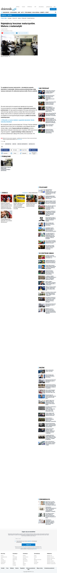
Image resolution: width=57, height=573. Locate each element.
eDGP (2, 558)
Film (23, 562)
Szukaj (54, 9)
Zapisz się (28, 544)
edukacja (6, 20)
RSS (28, 569)
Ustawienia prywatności (49, 568)
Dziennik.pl (15, 553)
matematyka (8, 144)
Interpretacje (3, 562)
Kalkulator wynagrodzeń (51, 563)
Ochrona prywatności (30, 568)
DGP (35, 6)
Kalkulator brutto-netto (51, 562)
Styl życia (35, 563)
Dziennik (2, 20)
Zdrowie (14, 562)
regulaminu (29, 541)
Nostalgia (9, 18)
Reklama (12, 568)
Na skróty (3, 553)
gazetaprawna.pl (49, 6)
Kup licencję (20, 139)
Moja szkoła (25, 559)
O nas (7, 568)
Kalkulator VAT (49, 559)
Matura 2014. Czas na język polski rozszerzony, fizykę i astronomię (6, 169)
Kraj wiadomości (33, 192)
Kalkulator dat (49, 555)
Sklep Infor (3, 563)
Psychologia (36, 562)
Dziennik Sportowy (31, 18)
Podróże (14, 563)
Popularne (25, 192)
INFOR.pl (17, 6)
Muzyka (24, 563)
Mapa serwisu (40, 568)
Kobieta (24, 555)
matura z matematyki (22, 144)
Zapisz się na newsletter (23, 32)
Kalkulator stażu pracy (51, 558)
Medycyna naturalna (37, 559)
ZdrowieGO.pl (41, 6)
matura (14, 144)
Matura (10, 15)
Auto (13, 555)
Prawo (35, 555)
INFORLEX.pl (30, 6)
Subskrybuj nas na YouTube (9, 32)
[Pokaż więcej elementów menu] (55, 12)
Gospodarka (15, 558)
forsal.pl (23, 6)
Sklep (55, 6)
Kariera (17, 568)
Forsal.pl (2, 559)
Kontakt (2, 568)
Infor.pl (2, 555)
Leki (34, 558)
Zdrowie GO (14, 18)
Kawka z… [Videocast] (22, 18)
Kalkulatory (49, 553)
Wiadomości (15, 559)
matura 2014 (32, 144)
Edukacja (4, 15)
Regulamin (22, 568)
